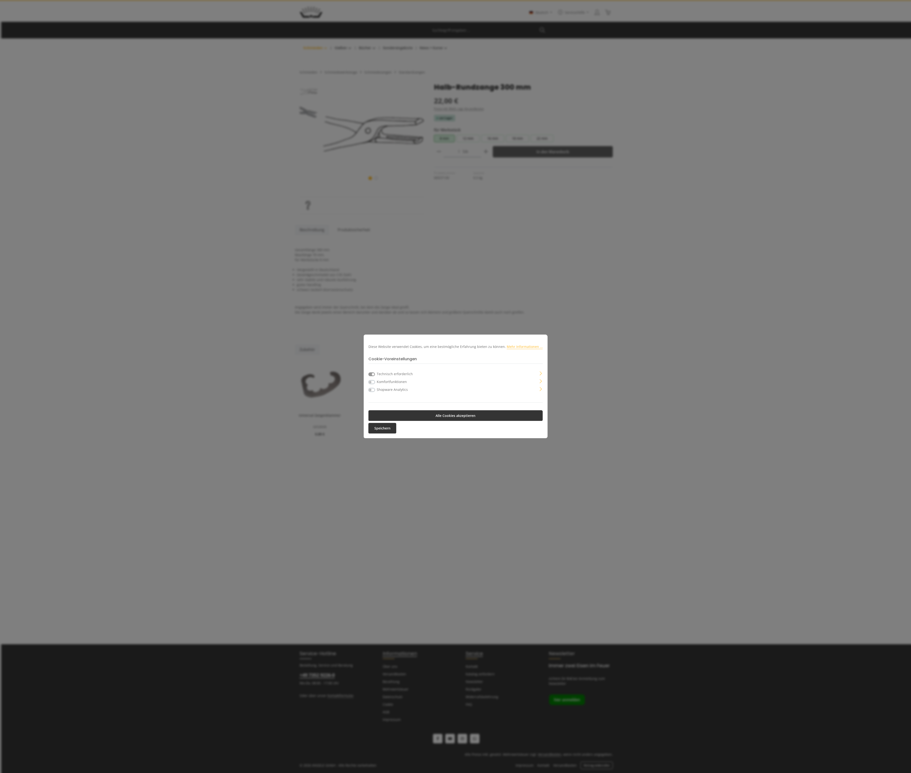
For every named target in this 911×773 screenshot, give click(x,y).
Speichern (382, 428)
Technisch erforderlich (395, 374)
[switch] (371, 382)
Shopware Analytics (392, 389)
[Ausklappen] (541, 373)
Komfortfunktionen (392, 382)
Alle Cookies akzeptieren (455, 416)
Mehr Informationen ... (525, 346)
